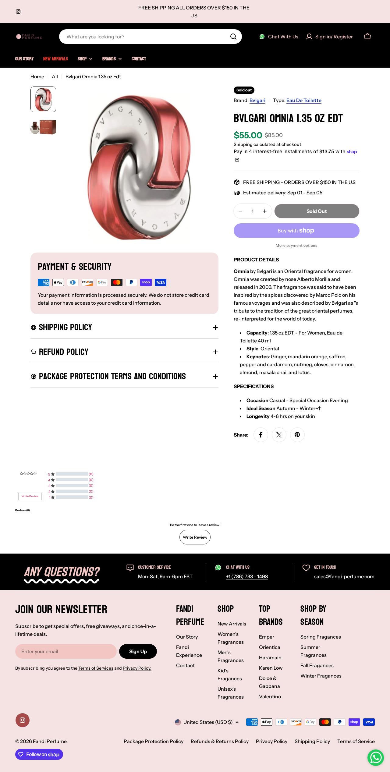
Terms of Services (95, 668)
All (55, 76)
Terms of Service (356, 741)
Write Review (195, 537)
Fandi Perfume (49, 741)
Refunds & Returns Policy (220, 741)
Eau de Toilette (303, 100)
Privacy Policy (271, 741)
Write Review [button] (30, 496)
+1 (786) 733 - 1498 (247, 576)
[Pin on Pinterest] (297, 434)
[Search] (233, 36)
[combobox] (150, 36)
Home (37, 76)
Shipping (243, 144)
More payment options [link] (296, 245)
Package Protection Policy (153, 741)
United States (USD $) (208, 722)
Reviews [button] (22, 510)
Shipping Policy (312, 741)
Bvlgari (257, 100)
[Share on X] (279, 434)
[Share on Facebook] (261, 434)
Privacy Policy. (137, 668)
